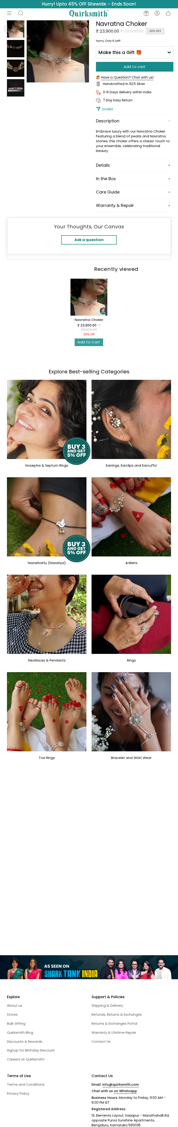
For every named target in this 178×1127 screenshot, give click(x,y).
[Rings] (131, 614)
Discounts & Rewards (24, 1041)
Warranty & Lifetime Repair (114, 1032)
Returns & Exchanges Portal (114, 1023)
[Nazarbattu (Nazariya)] (46, 516)
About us (14, 1005)
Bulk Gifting (16, 1023)
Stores (12, 1014)
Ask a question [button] (89, 239)
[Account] (157, 13)
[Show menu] (9, 13)
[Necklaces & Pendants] (46, 614)
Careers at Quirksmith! (25, 1059)
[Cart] (168, 13)
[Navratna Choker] (89, 297)
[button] (20, 13)
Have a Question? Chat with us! (127, 77)
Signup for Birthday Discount (31, 1050)
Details (103, 165)
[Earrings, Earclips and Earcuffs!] (131, 419)
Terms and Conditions (25, 1084)
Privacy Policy (18, 1093)
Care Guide (108, 192)
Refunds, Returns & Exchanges (117, 1014)
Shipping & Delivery (107, 1005)
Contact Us (101, 1041)
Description (107, 121)
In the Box (106, 178)
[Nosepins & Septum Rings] (46, 419)
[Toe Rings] (46, 711)
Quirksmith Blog (20, 1032)
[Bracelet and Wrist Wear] (131, 711)
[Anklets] (131, 516)
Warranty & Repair (115, 205)
